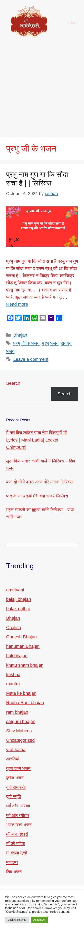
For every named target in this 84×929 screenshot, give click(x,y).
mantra (13, 683)
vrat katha (15, 749)
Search (13, 383)
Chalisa (13, 627)
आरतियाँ (12, 758)
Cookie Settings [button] (17, 919)
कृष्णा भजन (15, 777)
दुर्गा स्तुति (13, 796)
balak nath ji (18, 608)
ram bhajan (17, 712)
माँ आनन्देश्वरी (17, 834)
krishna (13, 674)
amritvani (15, 589)
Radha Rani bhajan (25, 702)
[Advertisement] (42, 89)
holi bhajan (17, 655)
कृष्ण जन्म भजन (18, 768)
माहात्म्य (12, 862)
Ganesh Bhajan (21, 636)
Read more (17, 304)
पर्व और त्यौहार (17, 815)
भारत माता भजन (19, 824)
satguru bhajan (20, 721)
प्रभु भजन (50, 343)
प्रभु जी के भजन (26, 343)
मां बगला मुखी (16, 852)
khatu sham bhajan (24, 665)
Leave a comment (30, 359)
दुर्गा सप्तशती (16, 787)
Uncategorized (20, 740)
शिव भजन (14, 871)
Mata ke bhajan (21, 693)
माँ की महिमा (15, 843)
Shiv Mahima (19, 730)
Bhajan (20, 335)
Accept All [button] (39, 919)
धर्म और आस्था (18, 805)
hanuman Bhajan (23, 646)
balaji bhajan (18, 599)
